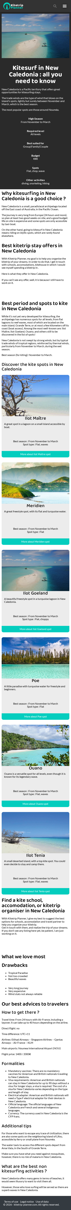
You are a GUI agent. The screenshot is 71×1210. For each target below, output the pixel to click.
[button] (65, 6)
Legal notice (27, 1201)
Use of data (42, 1201)
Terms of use (11, 1201)
